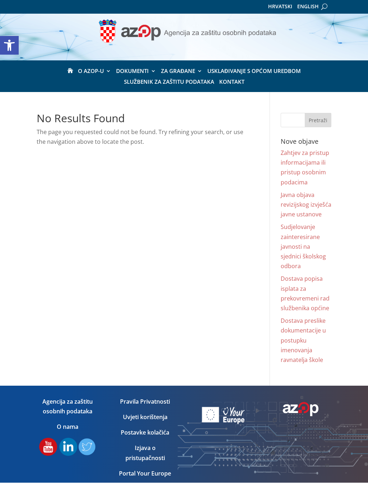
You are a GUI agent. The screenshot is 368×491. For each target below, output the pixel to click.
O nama (67, 427)
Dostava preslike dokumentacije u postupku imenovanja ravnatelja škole (303, 340)
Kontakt (231, 82)
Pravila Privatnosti (145, 401)
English (308, 7)
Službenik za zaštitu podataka (169, 82)
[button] (9, 45)
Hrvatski (280, 7)
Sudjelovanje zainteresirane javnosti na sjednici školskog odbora (303, 246)
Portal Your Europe (145, 473)
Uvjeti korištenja (145, 417)
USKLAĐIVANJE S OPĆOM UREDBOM (254, 71)
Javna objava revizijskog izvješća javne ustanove (306, 204)
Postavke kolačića (145, 432)
